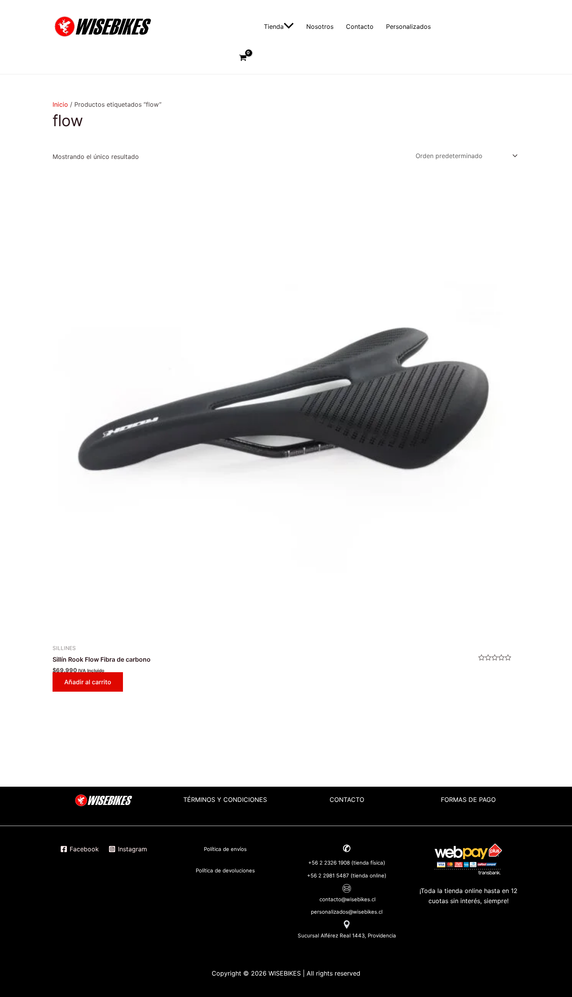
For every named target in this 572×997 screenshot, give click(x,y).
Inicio (60, 104)
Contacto (360, 26)
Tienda (274, 26)
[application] (289, 26)
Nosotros (319, 26)
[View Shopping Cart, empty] (242, 58)
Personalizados (408, 26)
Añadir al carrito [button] (87, 682)
